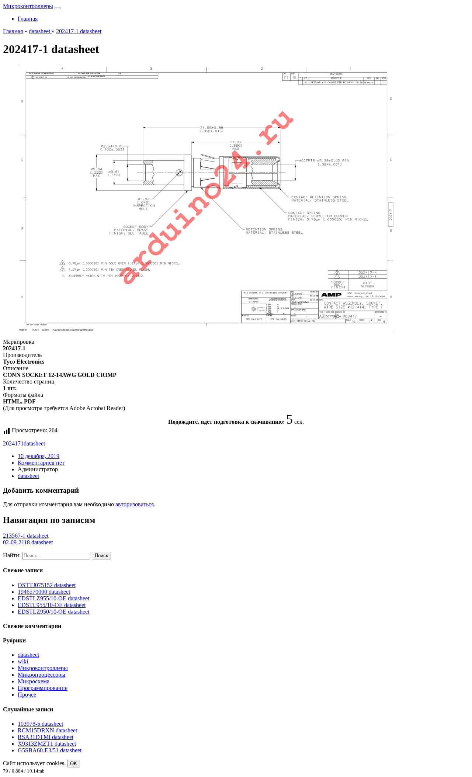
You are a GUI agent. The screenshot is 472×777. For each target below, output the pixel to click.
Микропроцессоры (41, 675)
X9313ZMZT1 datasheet (47, 743)
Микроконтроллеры (28, 6)
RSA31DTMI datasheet (45, 737)
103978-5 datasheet (40, 724)
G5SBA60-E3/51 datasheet (49, 750)
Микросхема (33, 681)
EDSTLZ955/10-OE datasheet (53, 598)
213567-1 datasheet (25, 536)
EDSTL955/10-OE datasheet (52, 605)
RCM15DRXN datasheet (47, 730)
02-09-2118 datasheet (28, 542)
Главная (28, 18)
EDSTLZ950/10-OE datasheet (53, 611)
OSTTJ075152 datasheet (47, 585)
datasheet (34, 443)
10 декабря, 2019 (38, 456)
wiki (23, 661)
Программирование (42, 688)
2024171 (13, 443)
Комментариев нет (41, 462)
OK (73, 763)
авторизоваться (134, 504)
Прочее (27, 694)
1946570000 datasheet (44, 592)
